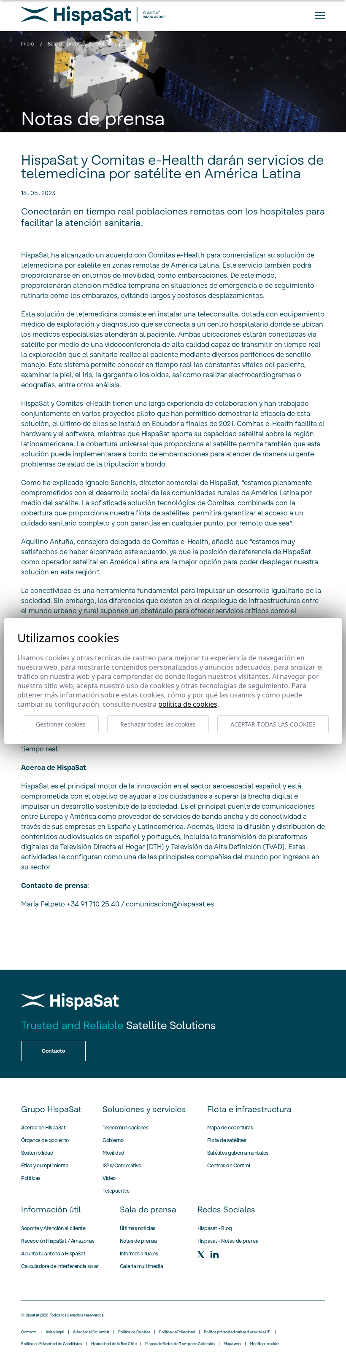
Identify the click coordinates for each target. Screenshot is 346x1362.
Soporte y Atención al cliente (53, 1228)
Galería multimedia (141, 1266)
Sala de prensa (66, 43)
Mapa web (232, 1343)
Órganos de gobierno (45, 1140)
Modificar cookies (265, 1343)
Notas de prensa (138, 1241)
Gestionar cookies (61, 724)
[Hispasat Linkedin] (214, 1254)
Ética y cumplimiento (44, 1165)
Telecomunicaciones (125, 1127)
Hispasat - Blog (214, 1228)
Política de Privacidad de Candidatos (51, 1343)
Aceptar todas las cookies (273, 724)
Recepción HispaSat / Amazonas (57, 1241)
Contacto (29, 1332)
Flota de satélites (226, 1140)
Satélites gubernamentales (237, 1153)
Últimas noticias (137, 1228)
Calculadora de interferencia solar (60, 1266)
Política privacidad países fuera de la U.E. (237, 1332)
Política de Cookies (134, 1332)
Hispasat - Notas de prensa (228, 1241)
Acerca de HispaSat (43, 1127)
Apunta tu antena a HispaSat (53, 1253)
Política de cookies (187, 704)
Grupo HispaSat (51, 1109)
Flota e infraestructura (249, 1109)
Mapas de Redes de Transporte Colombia (180, 1343)
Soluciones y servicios (144, 1109)
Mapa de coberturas (230, 1127)
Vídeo (109, 1178)
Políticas (31, 1178)
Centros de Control (228, 1165)
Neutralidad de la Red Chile (113, 1343)
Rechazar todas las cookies (158, 724)
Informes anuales (139, 1253)
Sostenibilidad (37, 1153)
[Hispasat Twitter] (200, 1254)
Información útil (51, 1209)
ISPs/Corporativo (122, 1165)
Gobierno (113, 1140)
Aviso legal (55, 1332)
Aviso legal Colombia (91, 1332)
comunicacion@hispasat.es (170, 904)
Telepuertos (116, 1191)
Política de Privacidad (177, 1332)
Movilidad (113, 1153)
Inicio (27, 43)
